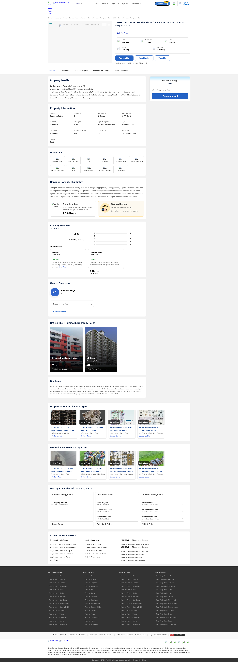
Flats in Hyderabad (91, 624)
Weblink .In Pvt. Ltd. (112, 660)
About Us (63, 635)
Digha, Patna (57, 524)
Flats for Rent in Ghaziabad (130, 600)
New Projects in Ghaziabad (166, 600)
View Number (144, 58)
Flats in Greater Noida (93, 607)
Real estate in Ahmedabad (58, 617)
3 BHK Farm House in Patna (95, 554)
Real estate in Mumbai (57, 579)
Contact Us (73, 635)
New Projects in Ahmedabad (166, 617)
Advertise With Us (160, 635)
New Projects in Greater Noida (167, 607)
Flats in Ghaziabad (91, 600)
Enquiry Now (124, 58)
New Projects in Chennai (165, 610)
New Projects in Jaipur (164, 621)
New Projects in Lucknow (165, 597)
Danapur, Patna (175, 22)
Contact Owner (59, 312)
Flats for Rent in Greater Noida (131, 607)
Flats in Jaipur (90, 621)
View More (54, 560)
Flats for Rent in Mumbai (129, 579)
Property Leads (140, 635)
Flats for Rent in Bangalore (130, 586)
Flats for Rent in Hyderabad (130, 624)
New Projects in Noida (164, 593)
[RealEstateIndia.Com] (62, 7)
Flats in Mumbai (90, 579)
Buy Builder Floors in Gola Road (61, 554)
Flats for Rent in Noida (128, 593)
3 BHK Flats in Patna (93, 544)
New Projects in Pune (164, 590)
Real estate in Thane (56, 614)
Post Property (162, 3)
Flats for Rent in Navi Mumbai (131, 604)
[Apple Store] (64, 641)
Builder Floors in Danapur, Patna (99, 18)
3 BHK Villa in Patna (92, 557)
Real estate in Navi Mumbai (59, 604)
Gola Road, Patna (105, 495)
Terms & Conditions (106, 635)
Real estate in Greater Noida (59, 607)
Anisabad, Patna (104, 524)
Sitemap (130, 635)
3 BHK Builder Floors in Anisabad (133, 561)
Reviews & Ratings (101, 70)
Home (50, 18)
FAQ (150, 635)
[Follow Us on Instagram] (188, 644)
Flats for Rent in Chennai (129, 610)
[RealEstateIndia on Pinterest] (175, 644)
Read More (62, 267)
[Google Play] (53, 641)
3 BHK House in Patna (93, 551)
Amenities (64, 70)
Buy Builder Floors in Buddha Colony (63, 544)
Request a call (170, 96)
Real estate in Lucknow (57, 597)
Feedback (82, 635)
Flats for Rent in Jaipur (128, 621)
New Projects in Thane (164, 614)
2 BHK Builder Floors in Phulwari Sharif (135, 544)
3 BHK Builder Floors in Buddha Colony (135, 551)
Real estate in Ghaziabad (58, 600)
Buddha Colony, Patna (62, 495)
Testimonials (120, 635)
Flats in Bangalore (91, 586)
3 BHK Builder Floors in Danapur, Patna (127, 18)
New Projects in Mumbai (165, 579)
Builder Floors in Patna (77, 18)
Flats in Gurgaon (91, 583)
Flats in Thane (90, 614)
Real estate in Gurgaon (57, 583)
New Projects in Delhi (164, 576)
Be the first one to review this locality (124, 211)
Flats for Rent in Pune (128, 590)
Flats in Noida (90, 593)
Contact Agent (56, 436)
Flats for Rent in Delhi (128, 576)
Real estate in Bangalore (58, 586)
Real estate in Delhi (56, 576)
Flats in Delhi (89, 576)
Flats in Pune (89, 590)
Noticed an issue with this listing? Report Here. (132, 63)
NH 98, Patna (148, 524)
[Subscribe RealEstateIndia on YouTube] (184, 644)
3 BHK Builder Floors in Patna (96, 548)
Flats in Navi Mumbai (92, 604)
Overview (51, 70)
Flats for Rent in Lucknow (129, 597)
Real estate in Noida (56, 593)
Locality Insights (81, 70)
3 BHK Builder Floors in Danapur (132, 555)
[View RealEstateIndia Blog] (171, 644)
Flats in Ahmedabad (92, 617)
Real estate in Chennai (57, 610)
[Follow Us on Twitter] (180, 644)
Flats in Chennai (90, 610)
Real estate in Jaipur (56, 621)
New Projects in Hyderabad (166, 624)
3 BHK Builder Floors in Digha (131, 558)
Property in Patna (61, 18)
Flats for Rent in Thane (128, 614)
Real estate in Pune (56, 590)
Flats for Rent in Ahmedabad (130, 617)
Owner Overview (121, 70)
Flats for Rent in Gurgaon (129, 583)
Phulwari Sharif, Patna (152, 495)
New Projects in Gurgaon (165, 583)
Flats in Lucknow (91, 597)
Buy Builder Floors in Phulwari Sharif (63, 548)
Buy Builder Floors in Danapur (61, 551)
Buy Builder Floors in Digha (60, 557)
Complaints (93, 635)
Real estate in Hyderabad (58, 624)
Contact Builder (86, 436)
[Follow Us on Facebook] (167, 644)
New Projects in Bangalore (165, 586)
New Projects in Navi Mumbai (166, 604)
